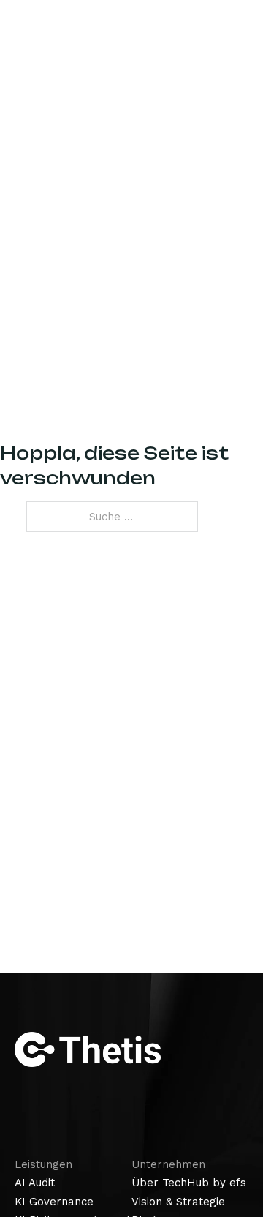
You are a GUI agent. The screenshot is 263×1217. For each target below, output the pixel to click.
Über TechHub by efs (189, 1182)
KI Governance (54, 1201)
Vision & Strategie (178, 1201)
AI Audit (35, 1182)
